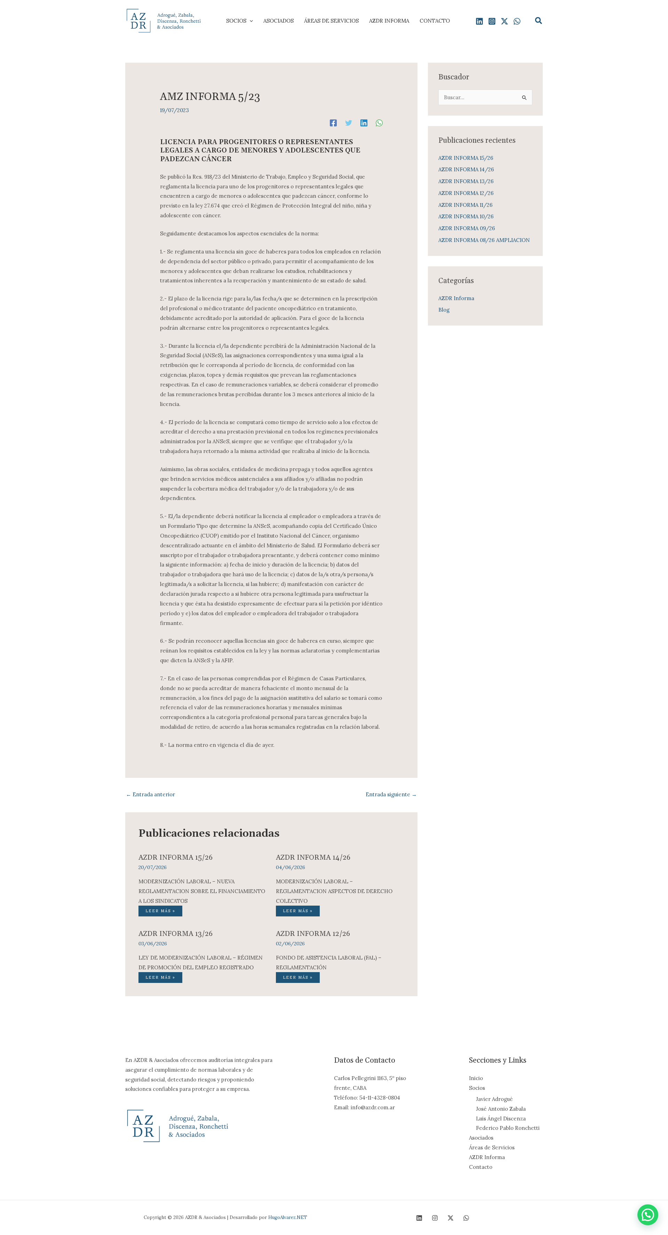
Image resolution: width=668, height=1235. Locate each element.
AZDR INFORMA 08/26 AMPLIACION (484, 240)
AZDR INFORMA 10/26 (466, 216)
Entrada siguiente (391, 794)
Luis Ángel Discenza (501, 1118)
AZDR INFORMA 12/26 (313, 933)
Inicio (476, 1078)
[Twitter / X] (504, 21)
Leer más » (160, 910)
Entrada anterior (150, 794)
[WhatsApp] (517, 21)
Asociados (481, 1137)
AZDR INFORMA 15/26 (175, 857)
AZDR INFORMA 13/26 (175, 933)
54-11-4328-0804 (379, 1097)
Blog (444, 309)
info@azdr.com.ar (373, 1107)
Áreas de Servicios (492, 1147)
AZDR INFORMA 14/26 (313, 857)
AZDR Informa (456, 298)
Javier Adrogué (494, 1099)
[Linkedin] (479, 21)
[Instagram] (492, 21)
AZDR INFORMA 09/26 (466, 228)
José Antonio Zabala (501, 1108)
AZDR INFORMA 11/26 (465, 205)
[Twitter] (348, 122)
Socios (477, 1088)
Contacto (480, 1167)
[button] (249, 21)
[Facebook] (333, 122)
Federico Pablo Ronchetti (508, 1128)
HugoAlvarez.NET (287, 1217)
